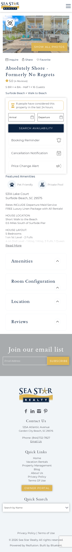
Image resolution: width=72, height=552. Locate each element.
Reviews (19, 321)
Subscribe (59, 361)
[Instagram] (39, 411)
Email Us (36, 441)
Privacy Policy (37, 476)
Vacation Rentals (37, 461)
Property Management (37, 465)
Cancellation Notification (29, 153)
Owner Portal (37, 488)
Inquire (13, 59)
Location (20, 301)
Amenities (22, 261)
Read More (14, 245)
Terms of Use (46, 533)
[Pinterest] (46, 411)
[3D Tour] (10, 23)
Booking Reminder (25, 140)
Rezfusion (32, 545)
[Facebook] (26, 411)
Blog (37, 469)
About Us (37, 473)
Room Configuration (33, 281)
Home (37, 458)
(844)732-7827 (41, 437)
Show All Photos (49, 46)
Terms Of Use (37, 480)
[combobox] (36, 508)
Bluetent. (56, 545)
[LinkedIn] (32, 411)
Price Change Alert (25, 166)
